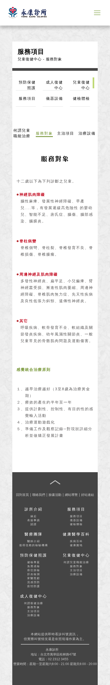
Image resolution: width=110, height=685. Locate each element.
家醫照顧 (33, 578)
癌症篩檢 (33, 570)
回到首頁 (22, 495)
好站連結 (87, 495)
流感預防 (33, 582)
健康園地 (76, 545)
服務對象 (76, 566)
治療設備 (76, 574)
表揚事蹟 (33, 520)
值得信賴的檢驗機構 (33, 545)
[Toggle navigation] (97, 12)
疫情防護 (33, 586)
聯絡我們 (38, 495)
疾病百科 (76, 541)
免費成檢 (33, 566)
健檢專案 (33, 562)
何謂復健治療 (33, 603)
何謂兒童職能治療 (76, 562)
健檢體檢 (76, 524)
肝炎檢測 (33, 574)
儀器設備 (76, 520)
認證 (33, 524)
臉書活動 (55, 495)
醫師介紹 (33, 541)
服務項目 (76, 516)
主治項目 (76, 570)
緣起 (33, 516)
